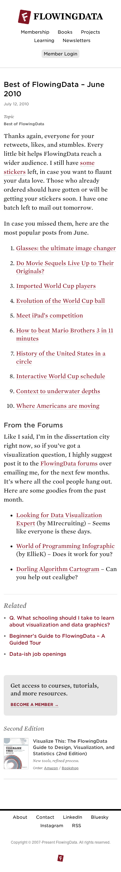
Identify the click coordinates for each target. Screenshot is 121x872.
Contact (45, 817)
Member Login (60, 53)
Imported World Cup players (56, 286)
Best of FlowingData (24, 124)
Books (65, 32)
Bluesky (100, 817)
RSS (76, 825)
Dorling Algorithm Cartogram (57, 569)
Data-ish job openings (37, 654)
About (20, 817)
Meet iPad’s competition (49, 315)
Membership (35, 32)
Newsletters (77, 40)
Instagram (51, 825)
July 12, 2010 (16, 104)
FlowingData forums (69, 463)
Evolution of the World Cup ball (60, 301)
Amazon (51, 768)
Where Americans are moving (57, 406)
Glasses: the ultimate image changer (66, 248)
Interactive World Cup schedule (60, 376)
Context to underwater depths (58, 391)
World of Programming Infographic (65, 546)
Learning (44, 40)
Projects (90, 32)
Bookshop (70, 768)
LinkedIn (72, 817)
